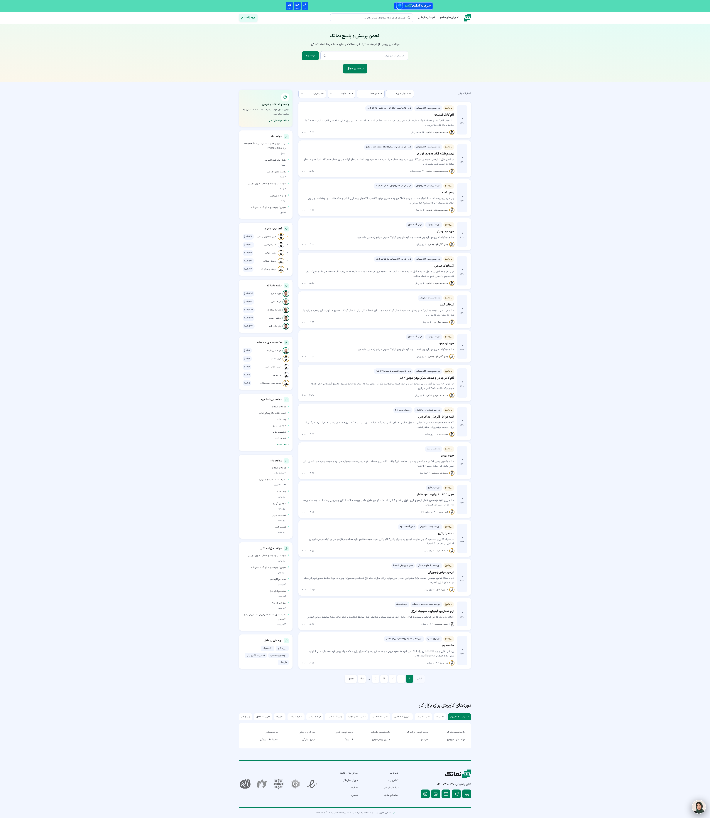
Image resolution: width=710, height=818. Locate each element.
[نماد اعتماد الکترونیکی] (312, 784)
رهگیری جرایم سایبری (381, 739)
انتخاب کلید (280, 438)
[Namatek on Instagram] (425, 794)
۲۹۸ (362, 679)
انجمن (354, 795)
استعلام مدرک (391, 795)
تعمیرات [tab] (440, 716)
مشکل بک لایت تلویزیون (275, 160)
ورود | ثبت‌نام (248, 18)
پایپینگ (283, 662)
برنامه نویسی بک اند (456, 732)
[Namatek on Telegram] (456, 794)
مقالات (354, 788)
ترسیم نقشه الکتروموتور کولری (272, 413)
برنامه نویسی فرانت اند (417, 732)
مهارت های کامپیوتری (456, 739)
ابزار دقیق (282, 648)
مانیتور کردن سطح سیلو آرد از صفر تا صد (267, 207)
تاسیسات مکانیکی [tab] (380, 716)
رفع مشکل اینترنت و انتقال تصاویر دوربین (267, 183)
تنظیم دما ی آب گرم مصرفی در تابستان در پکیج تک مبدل (265, 617)
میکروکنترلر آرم (308, 739)
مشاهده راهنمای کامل (279, 120)
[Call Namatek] (466, 794)
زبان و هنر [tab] (245, 716)
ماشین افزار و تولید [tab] (357, 716)
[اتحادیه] (295, 784)
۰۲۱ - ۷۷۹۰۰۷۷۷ (445, 784)
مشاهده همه (283, 444)
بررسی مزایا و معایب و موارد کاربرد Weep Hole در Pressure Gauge (265, 146)
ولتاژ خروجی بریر (278, 195)
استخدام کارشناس (278, 579)
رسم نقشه (281, 419)
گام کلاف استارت (279, 407)
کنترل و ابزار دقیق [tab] (402, 716)
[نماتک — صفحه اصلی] (467, 17)
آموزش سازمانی (426, 18)
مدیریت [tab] (279, 716)
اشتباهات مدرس (279, 432)
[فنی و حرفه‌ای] (245, 784)
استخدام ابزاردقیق (278, 591)
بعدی (351, 679)
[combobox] (400, 94)
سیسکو (424, 739)
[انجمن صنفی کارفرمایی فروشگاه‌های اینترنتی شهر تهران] (278, 784)
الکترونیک (267, 648)
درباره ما (394, 773)
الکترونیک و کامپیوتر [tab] (459, 716)
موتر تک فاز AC (279, 603)
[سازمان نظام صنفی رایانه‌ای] (262, 784)
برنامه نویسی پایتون (344, 732)
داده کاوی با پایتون (307, 732)
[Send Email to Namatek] (446, 794)
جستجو (310, 56)
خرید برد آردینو (279, 425)
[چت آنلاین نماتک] (699, 807)
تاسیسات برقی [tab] (423, 716)
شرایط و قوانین (390, 788)
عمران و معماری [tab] (263, 716)
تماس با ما (392, 780)
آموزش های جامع (349, 773)
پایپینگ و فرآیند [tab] (334, 716)
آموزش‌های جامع (449, 18)
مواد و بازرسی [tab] (315, 716)
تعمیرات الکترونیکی (256, 655)
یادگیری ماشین (271, 732)
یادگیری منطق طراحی (277, 172)
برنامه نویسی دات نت (380, 732)
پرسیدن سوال (355, 68)
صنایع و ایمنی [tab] (296, 716)
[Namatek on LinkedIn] (435, 794)
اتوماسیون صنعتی (279, 655)
